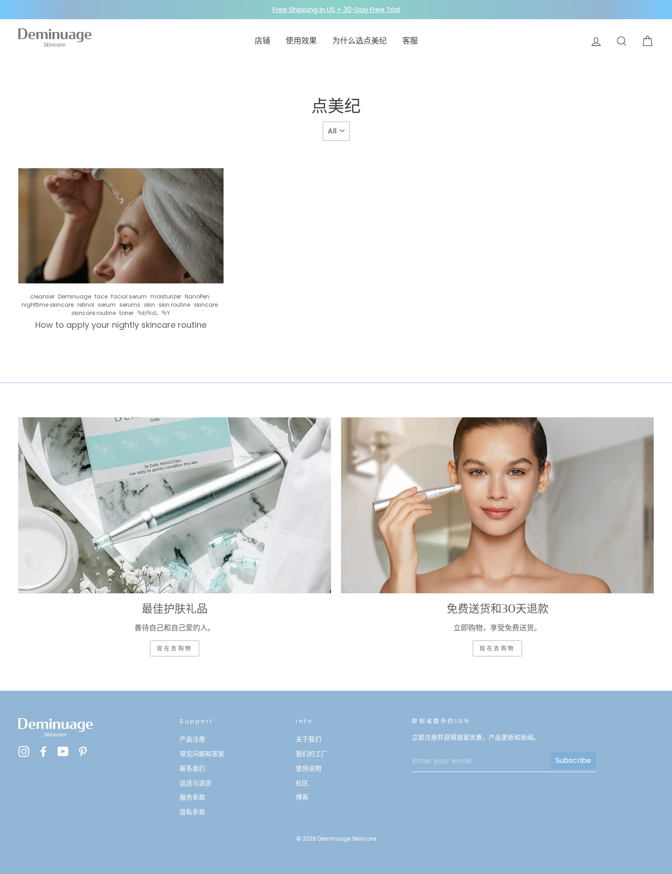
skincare (206, 305)
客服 (410, 41)
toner (126, 313)
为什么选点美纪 (359, 41)
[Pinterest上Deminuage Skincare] (82, 751)
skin (149, 305)
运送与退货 (196, 783)
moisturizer (165, 296)
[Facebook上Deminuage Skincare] (43, 751)
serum (107, 305)
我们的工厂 (312, 754)
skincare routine (93, 313)
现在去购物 (174, 648)
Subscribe (573, 760)
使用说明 (308, 768)
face (101, 296)
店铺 (262, 41)
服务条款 (192, 797)
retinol (85, 305)
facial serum (129, 296)
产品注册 (192, 739)
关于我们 (308, 739)
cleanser (42, 296)
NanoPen (197, 296)
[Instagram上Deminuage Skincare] (23, 751)
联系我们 (192, 768)
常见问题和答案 (202, 754)
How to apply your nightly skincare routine (121, 324)
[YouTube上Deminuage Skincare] (63, 751)
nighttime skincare (47, 305)
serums (129, 305)
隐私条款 (192, 812)
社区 (302, 783)
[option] (336, 10)
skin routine (174, 305)
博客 (302, 797)
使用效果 (301, 41)
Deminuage (74, 296)
